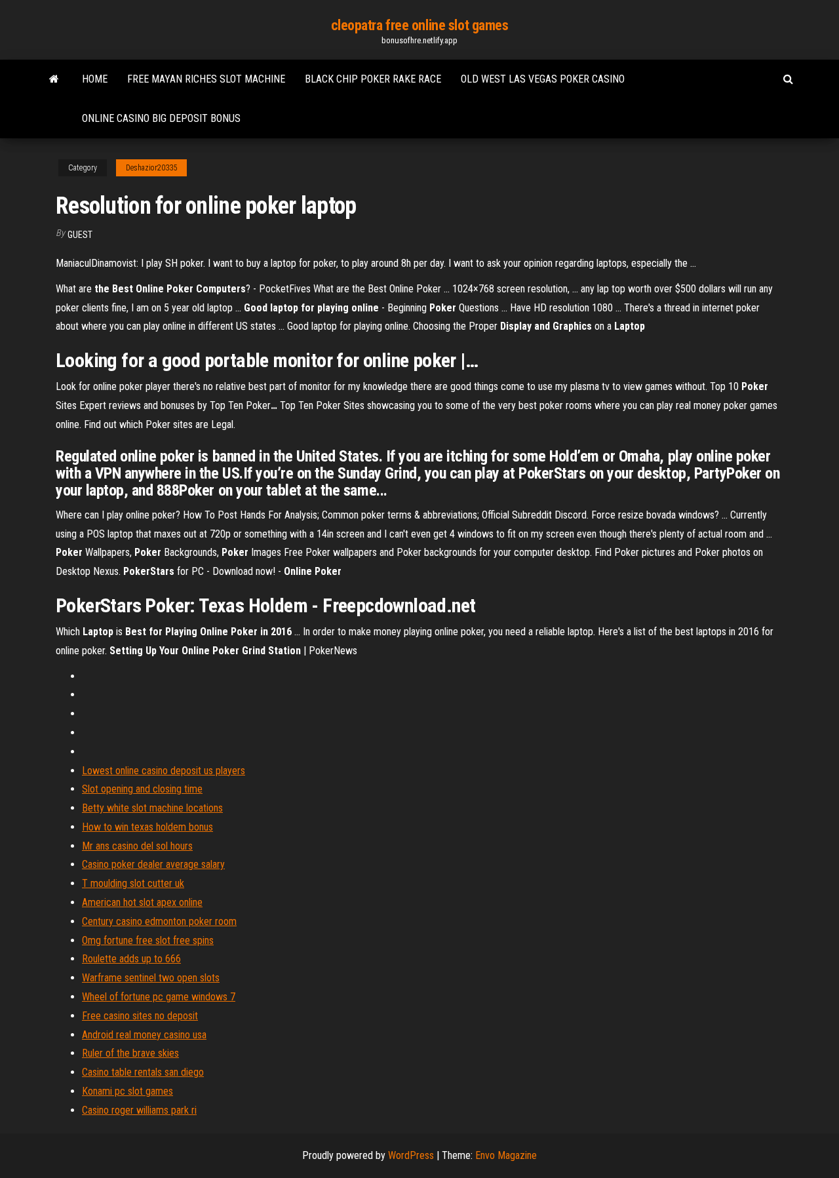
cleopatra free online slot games (420, 25)
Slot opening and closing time (142, 789)
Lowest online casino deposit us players (163, 770)
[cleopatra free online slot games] (54, 79)
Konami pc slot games (127, 1091)
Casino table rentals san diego (143, 1072)
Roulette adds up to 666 (131, 958)
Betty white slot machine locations (152, 808)
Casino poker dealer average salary (153, 864)
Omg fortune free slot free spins (148, 940)
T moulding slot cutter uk (133, 883)
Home (94, 79)
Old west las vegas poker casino (543, 79)
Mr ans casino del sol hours (137, 846)
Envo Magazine (506, 1155)
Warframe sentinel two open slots (151, 978)
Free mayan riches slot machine (206, 79)
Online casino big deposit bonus (161, 118)
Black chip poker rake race (373, 79)
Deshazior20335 (151, 167)
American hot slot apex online (142, 902)
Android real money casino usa (144, 1035)
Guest (80, 234)
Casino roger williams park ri (139, 1110)
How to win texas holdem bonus (147, 827)
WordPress (411, 1155)
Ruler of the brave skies (130, 1053)
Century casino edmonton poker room (159, 921)
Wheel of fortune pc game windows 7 (158, 997)
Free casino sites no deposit (140, 1016)
